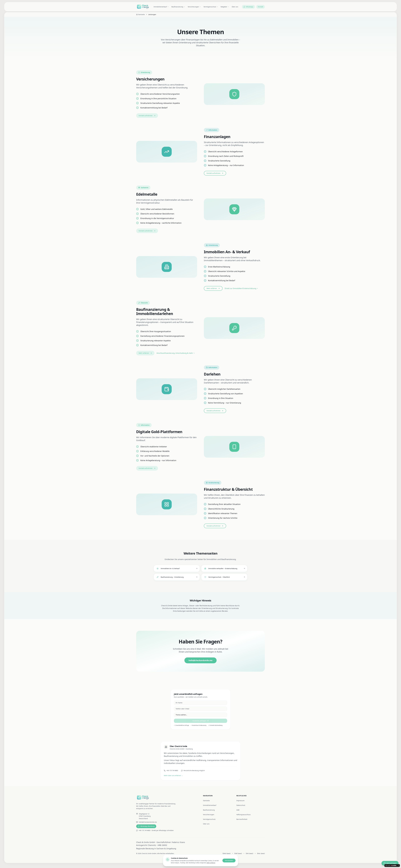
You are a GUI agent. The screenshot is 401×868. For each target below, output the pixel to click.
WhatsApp (249, 7)
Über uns (235, 7)
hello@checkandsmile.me (200, 660)
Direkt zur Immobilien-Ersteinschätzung (240, 288)
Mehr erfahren (212, 288)
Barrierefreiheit (241, 819)
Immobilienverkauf (160, 7)
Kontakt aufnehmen (146, 116)
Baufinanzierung (177, 7)
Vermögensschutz (210, 7)
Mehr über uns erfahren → (173, 775)
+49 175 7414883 (172, 770)
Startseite (206, 801)
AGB (237, 810)
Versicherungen (193, 7)
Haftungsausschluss (243, 815)
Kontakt (260, 7)
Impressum (240, 801)
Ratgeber (224, 7)
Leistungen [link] (152, 14)
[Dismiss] (398, 865)
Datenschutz (240, 805)
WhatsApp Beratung (147, 826)
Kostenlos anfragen (199, 721)
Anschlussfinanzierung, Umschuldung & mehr (175, 353)
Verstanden (229, 860)
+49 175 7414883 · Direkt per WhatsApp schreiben (156, 830)
